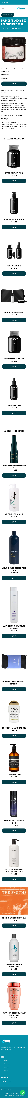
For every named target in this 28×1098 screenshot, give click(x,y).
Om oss (6, 1067)
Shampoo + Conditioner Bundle (14, 312)
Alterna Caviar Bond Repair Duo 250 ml (14, 681)
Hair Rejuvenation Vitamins (14, 173)
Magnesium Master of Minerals (14, 359)
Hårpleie (5, 28)
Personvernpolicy (9, 1095)
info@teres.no (5, 2)
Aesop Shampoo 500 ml (14, 774)
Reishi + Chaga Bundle (14, 266)
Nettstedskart (20, 1095)
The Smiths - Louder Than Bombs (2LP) (14, 918)
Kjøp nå (14, 83)
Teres (6, 1061)
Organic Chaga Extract (14, 405)
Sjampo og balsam (15, 28)
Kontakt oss (7, 15)
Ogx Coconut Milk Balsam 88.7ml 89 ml (14, 728)
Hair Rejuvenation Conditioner (14, 219)
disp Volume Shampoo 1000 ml (14, 514)
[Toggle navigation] (3, 8)
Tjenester (7, 1064)
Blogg (6, 1070)
